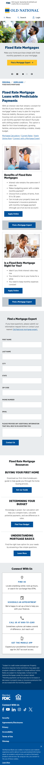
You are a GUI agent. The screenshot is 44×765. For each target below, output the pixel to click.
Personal (6, 82)
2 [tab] (27, 74)
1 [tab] (23, 74)
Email (4, 412)
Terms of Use (7, 736)
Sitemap (5, 741)
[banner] (22, 10)
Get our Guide (22, 490)
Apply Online (13, 214)
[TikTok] (25, 709)
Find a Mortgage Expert (22, 225)
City (4, 364)
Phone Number (8, 400)
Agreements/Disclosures (12, 722)
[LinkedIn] (14, 709)
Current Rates (27, 136)
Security (5, 718)
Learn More (22, 553)
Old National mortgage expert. (25, 329)
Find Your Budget (22, 524)
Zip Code (5, 388)
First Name (6, 340)
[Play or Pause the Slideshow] (17, 74)
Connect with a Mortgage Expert (26, 138)
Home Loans (18, 82)
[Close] (41, 746)
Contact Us (10, 442)
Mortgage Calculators (11, 136)
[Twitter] (30, 709)
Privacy (5, 727)
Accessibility (7, 732)
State (4, 376)
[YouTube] (8, 709)
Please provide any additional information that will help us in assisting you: (20, 425)
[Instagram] (19, 709)
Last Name (6, 352)
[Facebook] (3, 709)
